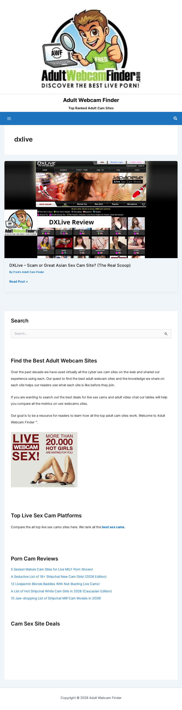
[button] (176, 118)
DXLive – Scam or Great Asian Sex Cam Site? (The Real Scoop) (70, 265)
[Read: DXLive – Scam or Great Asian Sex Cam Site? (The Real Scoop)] (91, 209)
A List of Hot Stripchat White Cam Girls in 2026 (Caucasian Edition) (61, 591)
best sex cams (113, 527)
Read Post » (18, 281)
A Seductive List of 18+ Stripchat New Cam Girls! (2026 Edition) (59, 577)
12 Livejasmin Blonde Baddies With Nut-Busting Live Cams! (55, 584)
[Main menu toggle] (9, 118)
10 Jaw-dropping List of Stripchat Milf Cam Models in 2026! (56, 598)
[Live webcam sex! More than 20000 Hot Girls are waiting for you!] (44, 459)
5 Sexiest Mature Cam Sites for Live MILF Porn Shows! (52, 569)
